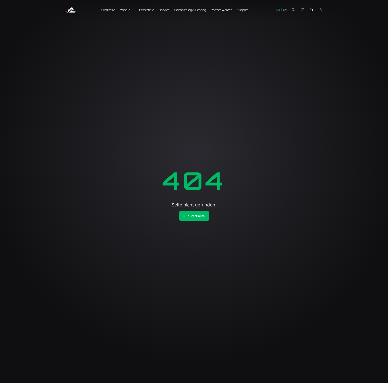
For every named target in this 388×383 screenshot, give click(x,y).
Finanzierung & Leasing (190, 10)
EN (285, 9)
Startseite (108, 10)
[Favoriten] (302, 9)
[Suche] (293, 9)
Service (164, 10)
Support (242, 10)
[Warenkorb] (311, 9)
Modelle (125, 10)
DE (278, 9)
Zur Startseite (194, 216)
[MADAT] (70, 9)
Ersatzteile (146, 10)
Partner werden (221, 10)
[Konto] (320, 9)
